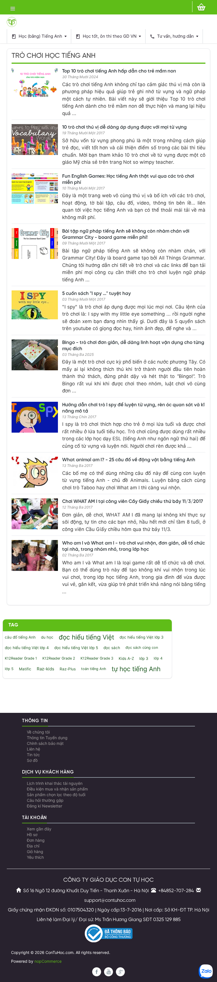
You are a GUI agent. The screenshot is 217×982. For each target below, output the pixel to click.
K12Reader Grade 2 (58, 658)
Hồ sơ (32, 834)
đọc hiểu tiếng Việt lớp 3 (142, 637)
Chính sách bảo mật (45, 743)
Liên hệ (33, 749)
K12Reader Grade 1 (21, 658)
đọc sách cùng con (141, 647)
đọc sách (111, 647)
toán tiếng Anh (93, 669)
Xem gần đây (39, 829)
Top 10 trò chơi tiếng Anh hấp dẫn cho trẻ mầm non (119, 71)
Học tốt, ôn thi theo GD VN (106, 36)
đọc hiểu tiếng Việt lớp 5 (76, 647)
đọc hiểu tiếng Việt (86, 637)
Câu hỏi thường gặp (45, 800)
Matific (25, 669)
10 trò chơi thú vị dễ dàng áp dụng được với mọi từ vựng (124, 127)
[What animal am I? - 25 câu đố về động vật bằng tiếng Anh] (35, 472)
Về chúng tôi (38, 732)
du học (47, 637)
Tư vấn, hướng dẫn (172, 36)
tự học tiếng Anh (136, 669)
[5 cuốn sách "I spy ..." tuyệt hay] (35, 304)
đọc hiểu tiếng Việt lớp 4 (27, 647)
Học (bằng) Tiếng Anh (37, 36)
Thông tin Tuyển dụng (47, 738)
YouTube (108, 971)
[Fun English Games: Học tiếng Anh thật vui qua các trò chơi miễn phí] (35, 188)
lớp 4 (158, 658)
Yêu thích (35, 857)
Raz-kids (45, 668)
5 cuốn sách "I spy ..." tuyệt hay (96, 293)
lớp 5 (9, 669)
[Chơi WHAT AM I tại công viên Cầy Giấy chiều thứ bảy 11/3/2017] (35, 513)
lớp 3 (143, 658)
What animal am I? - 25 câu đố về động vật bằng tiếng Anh (128, 459)
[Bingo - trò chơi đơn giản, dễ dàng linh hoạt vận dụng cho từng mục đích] (35, 354)
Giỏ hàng (35, 851)
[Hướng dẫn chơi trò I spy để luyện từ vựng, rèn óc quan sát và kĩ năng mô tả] (35, 417)
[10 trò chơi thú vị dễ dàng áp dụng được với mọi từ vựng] (35, 139)
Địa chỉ (33, 846)
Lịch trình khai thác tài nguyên (55, 783)
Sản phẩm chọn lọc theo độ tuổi (56, 794)
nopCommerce (48, 961)
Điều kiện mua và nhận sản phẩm (57, 789)
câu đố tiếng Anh (20, 637)
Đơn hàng (36, 840)
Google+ (120, 971)
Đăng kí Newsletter (44, 806)
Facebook (96, 971)
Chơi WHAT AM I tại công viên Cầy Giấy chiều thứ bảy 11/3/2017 (132, 501)
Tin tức (33, 755)
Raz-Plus (68, 669)
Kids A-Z (126, 658)
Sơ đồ (32, 760)
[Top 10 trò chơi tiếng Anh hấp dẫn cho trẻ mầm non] (35, 83)
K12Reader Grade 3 (97, 658)
